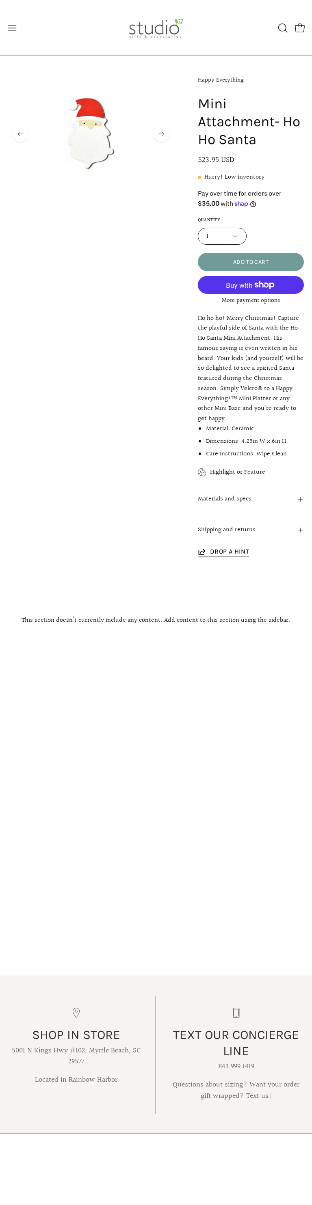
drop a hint (229, 551)
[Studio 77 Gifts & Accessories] (156, 28)
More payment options (251, 300)
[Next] (161, 134)
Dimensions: (223, 441)
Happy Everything (221, 80)
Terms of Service (78, 1145)
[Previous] (20, 134)
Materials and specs (224, 499)
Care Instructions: (230, 454)
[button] (282, 28)
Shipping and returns (227, 530)
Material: (218, 429)
